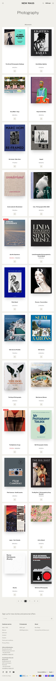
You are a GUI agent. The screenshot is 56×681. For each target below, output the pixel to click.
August (41, 159)
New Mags (37, 627)
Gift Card (4, 632)
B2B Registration (24, 630)
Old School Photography (41, 587)
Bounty (15, 587)
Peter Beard (15, 302)
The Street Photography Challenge (15, 64)
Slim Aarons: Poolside (14, 349)
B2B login (48, 3)
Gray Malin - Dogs (14, 111)
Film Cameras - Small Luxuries (15, 492)
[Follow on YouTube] (13, 672)
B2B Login (22, 627)
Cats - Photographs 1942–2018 (41, 207)
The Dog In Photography (14, 397)
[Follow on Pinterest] (10, 672)
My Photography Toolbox (41, 445)
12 (34, 601)
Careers (4, 637)
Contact (4, 635)
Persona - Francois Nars (41, 302)
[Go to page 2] (18, 601)
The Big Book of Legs (14, 445)
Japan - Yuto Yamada (14, 540)
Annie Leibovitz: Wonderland (14, 207)
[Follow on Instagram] (7, 672)
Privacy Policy (5, 643)
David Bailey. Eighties (41, 64)
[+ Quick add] (15, 71)
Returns (4, 630)
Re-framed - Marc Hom (15, 159)
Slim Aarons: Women (41, 397)
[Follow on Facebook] (3, 672)
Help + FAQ (5, 627)
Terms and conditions (7, 640)
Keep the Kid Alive (41, 111)
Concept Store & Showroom (42, 630)
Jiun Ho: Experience (15, 254)
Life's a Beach (41, 540)
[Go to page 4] (37, 601)
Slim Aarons (41, 349)
